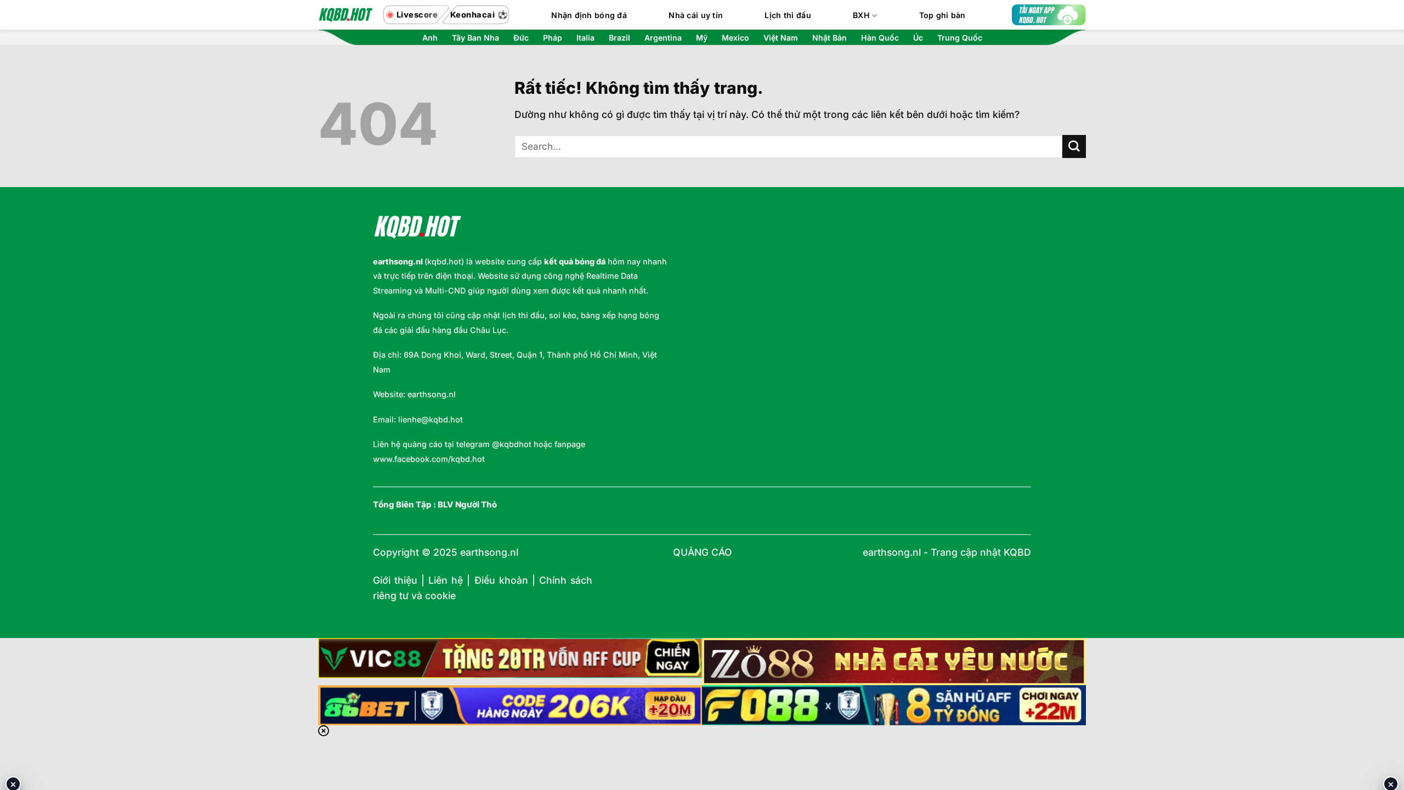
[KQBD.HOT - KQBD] (345, 15)
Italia (585, 37)
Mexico (735, 37)
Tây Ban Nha (475, 37)
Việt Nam (780, 37)
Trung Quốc (959, 37)
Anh (430, 37)
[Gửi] (1074, 147)
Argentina (663, 37)
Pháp (552, 37)
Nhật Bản (829, 37)
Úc (918, 37)
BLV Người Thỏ (467, 505)
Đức (521, 37)
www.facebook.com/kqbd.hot (429, 459)
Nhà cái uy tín (696, 15)
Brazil (619, 37)
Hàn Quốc (880, 37)
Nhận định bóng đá (589, 15)
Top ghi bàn (942, 15)
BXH (861, 15)
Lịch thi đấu (788, 15)
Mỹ (701, 37)
